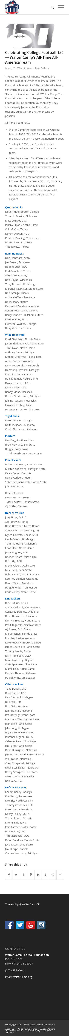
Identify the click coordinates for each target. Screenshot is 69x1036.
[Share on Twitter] (16, 875)
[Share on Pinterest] (30, 875)
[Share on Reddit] (52, 875)
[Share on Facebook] (9, 875)
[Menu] (59, 7)
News (29, 68)
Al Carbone (44, 68)
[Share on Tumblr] (45, 875)
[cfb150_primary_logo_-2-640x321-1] (30, 35)
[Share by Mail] (60, 875)
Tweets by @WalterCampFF (22, 904)
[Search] (50, 7)
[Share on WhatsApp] (23, 875)
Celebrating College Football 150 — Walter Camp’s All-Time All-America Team (34, 57)
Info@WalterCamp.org (18, 977)
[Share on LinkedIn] (38, 875)
